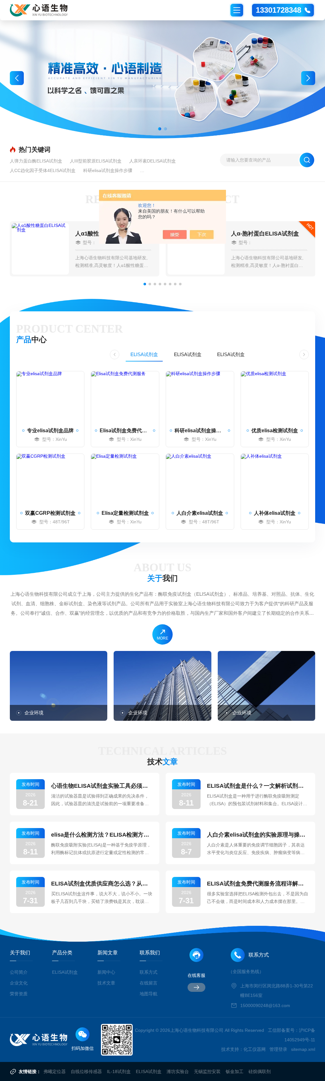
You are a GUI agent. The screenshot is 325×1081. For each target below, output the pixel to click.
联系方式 (148, 972)
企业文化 (19, 982)
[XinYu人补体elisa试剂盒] (275, 479)
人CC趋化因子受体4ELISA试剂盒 (43, 170)
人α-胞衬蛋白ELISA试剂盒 (265, 233)
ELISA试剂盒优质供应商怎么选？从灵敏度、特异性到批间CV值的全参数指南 (102, 883)
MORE (162, 638)
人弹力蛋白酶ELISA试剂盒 (36, 160)
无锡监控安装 (207, 1071)
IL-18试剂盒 (119, 1071)
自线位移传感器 (86, 1071)
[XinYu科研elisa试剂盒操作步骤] (200, 396)
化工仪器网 (254, 1049)
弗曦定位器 (54, 1071)
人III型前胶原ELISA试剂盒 (96, 160)
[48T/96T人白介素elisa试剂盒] (200, 479)
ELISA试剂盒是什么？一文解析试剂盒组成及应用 (258, 786)
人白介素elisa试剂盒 (199, 513)
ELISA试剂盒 (144, 354)
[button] (159, 128)
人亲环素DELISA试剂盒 (152, 160)
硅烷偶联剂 (260, 1071)
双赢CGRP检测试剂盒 (50, 513)
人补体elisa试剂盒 (274, 513)
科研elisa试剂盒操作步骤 (107, 170)
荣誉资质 (19, 993)
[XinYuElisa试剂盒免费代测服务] (125, 396)
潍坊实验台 (178, 1071)
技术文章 (106, 982)
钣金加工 (234, 1071)
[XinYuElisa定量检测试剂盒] (125, 479)
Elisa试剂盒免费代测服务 (125, 430)
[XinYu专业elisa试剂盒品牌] (50, 396)
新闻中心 (106, 972)
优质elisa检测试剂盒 (274, 430)
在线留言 (148, 982)
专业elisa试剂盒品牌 (50, 430)
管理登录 (278, 1049)
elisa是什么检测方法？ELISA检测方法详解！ (102, 835)
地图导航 (148, 993)
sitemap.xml (303, 1049)
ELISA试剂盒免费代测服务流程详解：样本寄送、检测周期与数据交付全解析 (258, 883)
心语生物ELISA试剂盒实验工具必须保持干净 (102, 786)
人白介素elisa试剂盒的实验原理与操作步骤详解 (258, 835)
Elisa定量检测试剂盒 (125, 513)
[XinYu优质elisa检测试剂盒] (275, 396)
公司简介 (19, 972)
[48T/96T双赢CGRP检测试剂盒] (50, 479)
